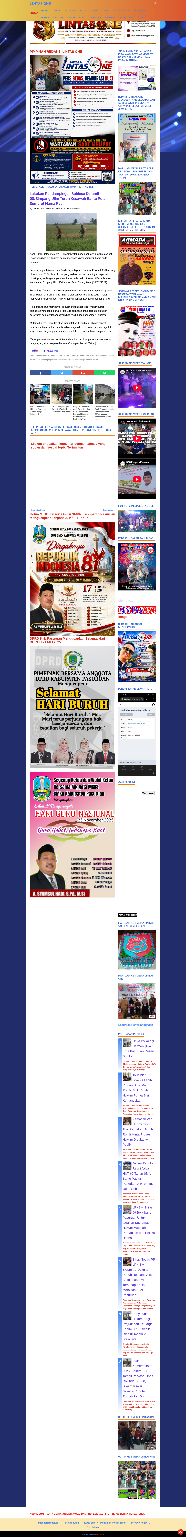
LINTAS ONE (40, 3)
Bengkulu (95, 17)
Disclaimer (93, 1527)
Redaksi (45, 10)
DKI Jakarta (140, 10)
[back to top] (180, 1532)
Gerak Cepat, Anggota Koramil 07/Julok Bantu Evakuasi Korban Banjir (61, 409)
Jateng (94, 10)
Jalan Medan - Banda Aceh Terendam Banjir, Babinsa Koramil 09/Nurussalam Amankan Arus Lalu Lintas (104, 413)
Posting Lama (108, 510)
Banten (45, 17)
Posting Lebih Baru (38, 510)
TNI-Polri (70, 10)
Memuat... (125, 600)
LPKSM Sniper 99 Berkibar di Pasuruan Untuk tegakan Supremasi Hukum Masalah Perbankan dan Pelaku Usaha (139, 1223)
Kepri (82, 17)
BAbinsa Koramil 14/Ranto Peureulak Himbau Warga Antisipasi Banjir (38, 410)
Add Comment (73, 208)
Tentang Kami (71, 1522)
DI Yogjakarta (121, 10)
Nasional (110, 17)
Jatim (83, 10)
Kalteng (58, 17)
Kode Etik (89, 1522)
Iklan (57, 10)
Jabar (106, 10)
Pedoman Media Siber (113, 1522)
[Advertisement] (137, 820)
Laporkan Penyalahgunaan (135, 1024)
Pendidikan (126, 17)
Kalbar (71, 17)
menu (141, 17)
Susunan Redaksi (48, 1522)
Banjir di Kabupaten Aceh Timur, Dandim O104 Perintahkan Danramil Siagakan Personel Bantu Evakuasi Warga (81, 413)
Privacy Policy (139, 1522)
